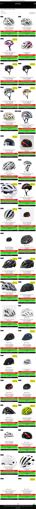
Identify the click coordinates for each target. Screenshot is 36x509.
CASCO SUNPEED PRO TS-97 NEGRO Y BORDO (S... (27, 197)
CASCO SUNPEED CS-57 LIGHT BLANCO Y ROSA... (9, 52)
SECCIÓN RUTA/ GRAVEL (7, 9)
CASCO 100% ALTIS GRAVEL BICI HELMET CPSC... (9, 77)
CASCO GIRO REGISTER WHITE (26, 369)
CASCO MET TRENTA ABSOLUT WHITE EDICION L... (27, 319)
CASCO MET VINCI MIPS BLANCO (27, 27)
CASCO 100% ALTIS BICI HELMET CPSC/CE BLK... (27, 77)
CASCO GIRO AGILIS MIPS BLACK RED (26, 149)
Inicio (1, 9)
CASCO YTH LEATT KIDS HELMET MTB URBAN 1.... (9, 149)
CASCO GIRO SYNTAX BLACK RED (27, 222)
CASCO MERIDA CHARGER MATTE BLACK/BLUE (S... (27, 294)
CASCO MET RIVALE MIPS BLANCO (9, 27)
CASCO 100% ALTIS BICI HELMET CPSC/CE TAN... (27, 101)
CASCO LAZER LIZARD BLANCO (9, 441)
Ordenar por (2, 11)
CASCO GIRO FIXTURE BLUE (27, 344)
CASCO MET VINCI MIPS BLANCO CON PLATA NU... (9, 122)
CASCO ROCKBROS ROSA (26, 52)
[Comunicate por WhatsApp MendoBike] (34, 505)
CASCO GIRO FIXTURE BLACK (9, 344)
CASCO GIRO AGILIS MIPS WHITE (9, 173)
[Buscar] (35, 7)
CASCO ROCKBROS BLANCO (27, 468)
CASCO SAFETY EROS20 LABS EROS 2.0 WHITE (26, 173)
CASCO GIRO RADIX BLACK (9, 369)
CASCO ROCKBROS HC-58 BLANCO (9, 319)
